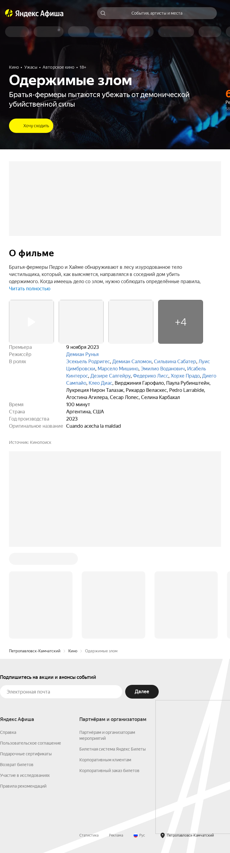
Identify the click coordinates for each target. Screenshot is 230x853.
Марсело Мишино (118, 369)
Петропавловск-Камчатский (34, 651)
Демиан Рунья (82, 354)
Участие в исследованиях (25, 775)
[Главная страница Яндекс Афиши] (9, 13)
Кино (72, 651)
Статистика (89, 835)
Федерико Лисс (150, 376)
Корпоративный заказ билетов (109, 770)
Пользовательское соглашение (30, 743)
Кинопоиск (40, 442)
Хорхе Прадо (185, 376)
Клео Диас (100, 383)
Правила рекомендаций (23, 786)
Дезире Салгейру (110, 376)
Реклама (116, 835)
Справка (8, 732)
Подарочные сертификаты (26, 753)
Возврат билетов (17, 764)
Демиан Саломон (132, 361)
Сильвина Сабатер (175, 361)
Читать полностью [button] (29, 289)
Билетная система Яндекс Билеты (112, 749)
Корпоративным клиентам (105, 759)
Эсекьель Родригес (88, 361)
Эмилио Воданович (163, 369)
